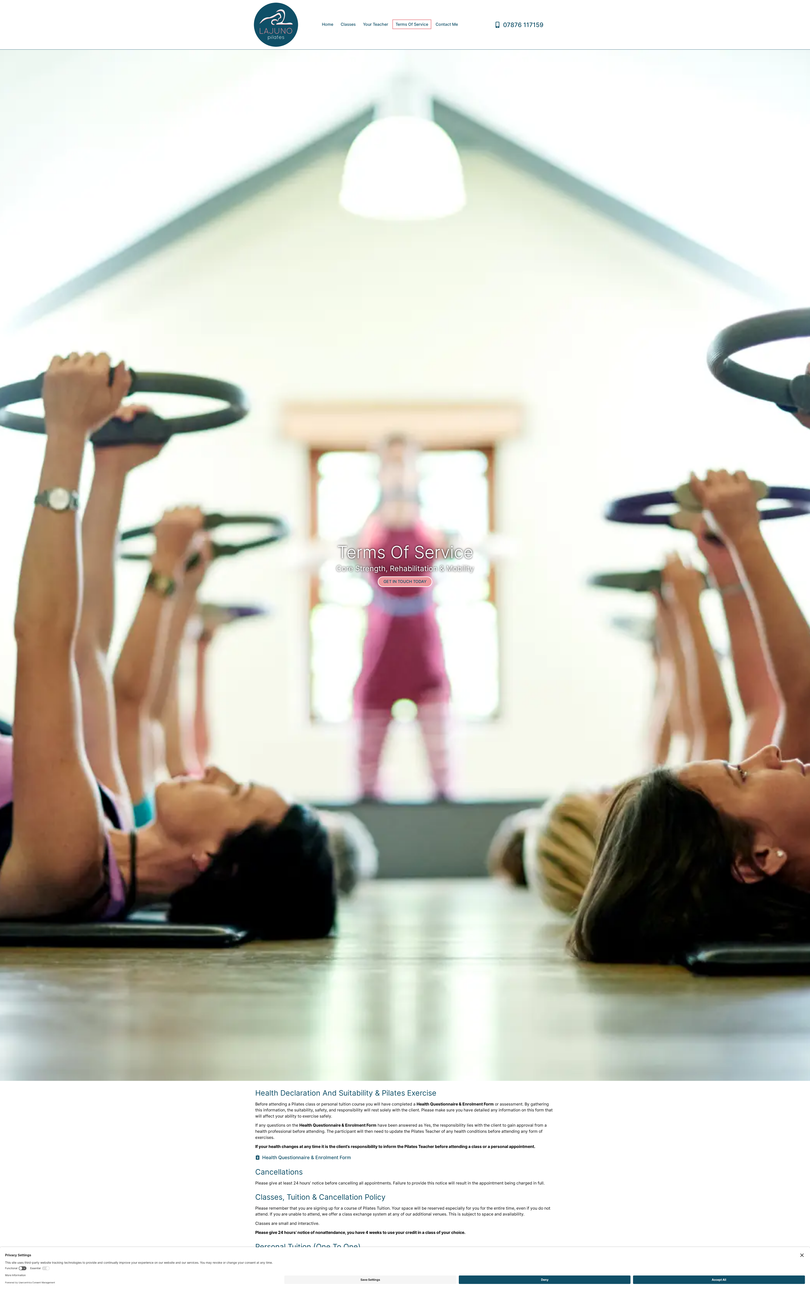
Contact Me (447, 24)
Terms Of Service (412, 24)
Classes (348, 24)
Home (327, 24)
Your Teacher (375, 24)
